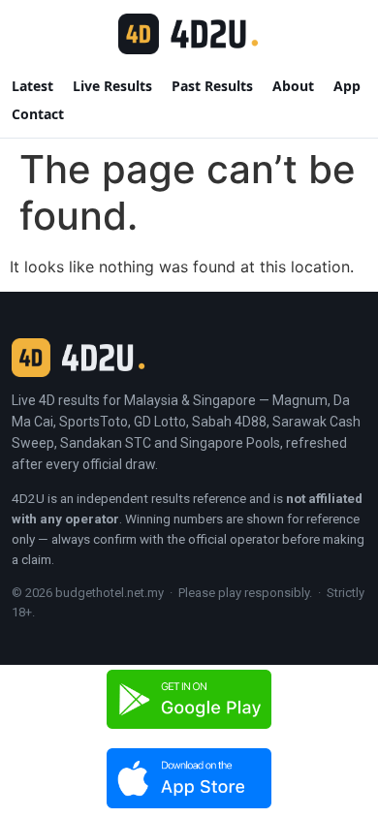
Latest (32, 86)
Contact (38, 114)
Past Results (212, 86)
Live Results (112, 86)
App (347, 86)
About (293, 86)
